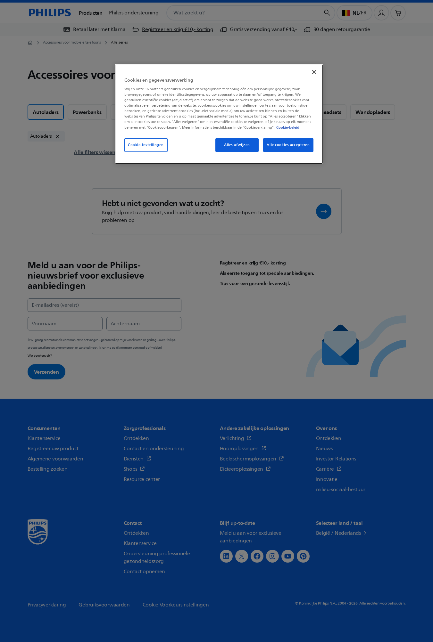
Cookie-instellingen (146, 145)
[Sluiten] (314, 72)
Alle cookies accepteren (288, 145)
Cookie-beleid (287, 127)
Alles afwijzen (237, 145)
